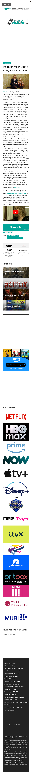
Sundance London (12, 238)
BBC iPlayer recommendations (13, 668)
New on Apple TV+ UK (11, 692)
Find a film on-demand (11, 676)
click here (17, 187)
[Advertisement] (16, 45)
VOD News (6, 63)
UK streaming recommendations (14, 697)
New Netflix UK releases (11, 684)
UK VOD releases (9, 710)
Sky (18, 235)
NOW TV (13, 235)
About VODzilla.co (9, 663)
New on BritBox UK (10, 694)
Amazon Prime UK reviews (12, 681)
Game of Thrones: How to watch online (16, 702)
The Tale (20, 238)
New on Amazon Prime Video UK (14, 686)
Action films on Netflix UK (12, 725)
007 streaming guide (10, 700)
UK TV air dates (9, 705)
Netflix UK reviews (10, 679)
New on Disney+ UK (10, 689)
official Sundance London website (16, 193)
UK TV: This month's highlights (13, 707)
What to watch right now (11, 666)
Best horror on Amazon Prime (13, 671)
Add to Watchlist (8, 232)
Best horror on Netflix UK (12, 673)
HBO (9, 235)
